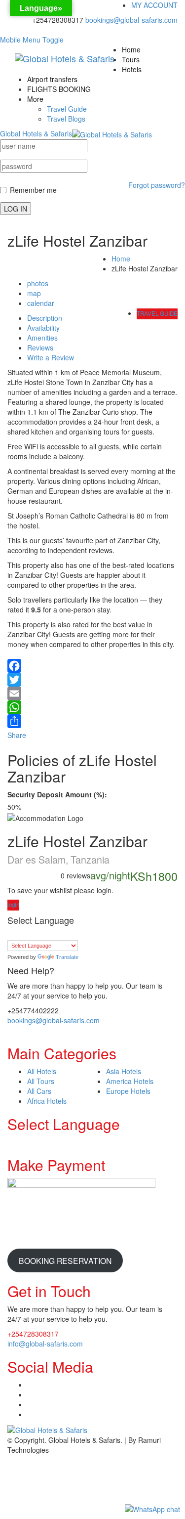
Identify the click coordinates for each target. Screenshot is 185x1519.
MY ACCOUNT (154, 5)
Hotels (132, 69)
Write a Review (50, 357)
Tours (131, 59)
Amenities (42, 338)
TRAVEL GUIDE (157, 313)
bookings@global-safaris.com (131, 20)
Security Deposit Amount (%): (57, 794)
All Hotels (41, 1071)
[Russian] (61, 934)
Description (44, 318)
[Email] (92, 693)
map (34, 293)
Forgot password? (156, 185)
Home (131, 49)
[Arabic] (11, 934)
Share (16, 735)
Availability (43, 328)
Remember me (33, 190)
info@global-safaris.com (45, 1343)
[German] (51, 934)
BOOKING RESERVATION (65, 1260)
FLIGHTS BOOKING (59, 89)
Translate (67, 957)
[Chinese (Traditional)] (21, 934)
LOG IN (15, 209)
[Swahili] (80, 934)
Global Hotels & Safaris (36, 133)
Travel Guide (67, 109)
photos (37, 283)
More (35, 99)
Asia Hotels (123, 1071)
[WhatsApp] (92, 707)
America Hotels (129, 1081)
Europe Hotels (128, 1091)
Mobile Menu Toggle (32, 39)
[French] (41, 934)
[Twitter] (92, 680)
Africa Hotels (47, 1101)
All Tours (40, 1081)
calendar (40, 303)
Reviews (40, 347)
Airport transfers (52, 79)
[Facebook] (92, 663)
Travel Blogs (66, 119)
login (13, 905)
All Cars (39, 1091)
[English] (31, 934)
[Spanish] (71, 934)
